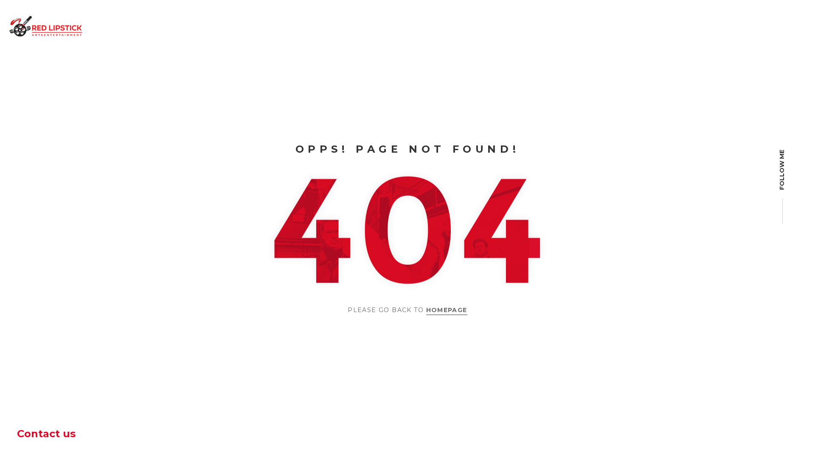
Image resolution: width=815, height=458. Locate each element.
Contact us (46, 433)
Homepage (446, 310)
